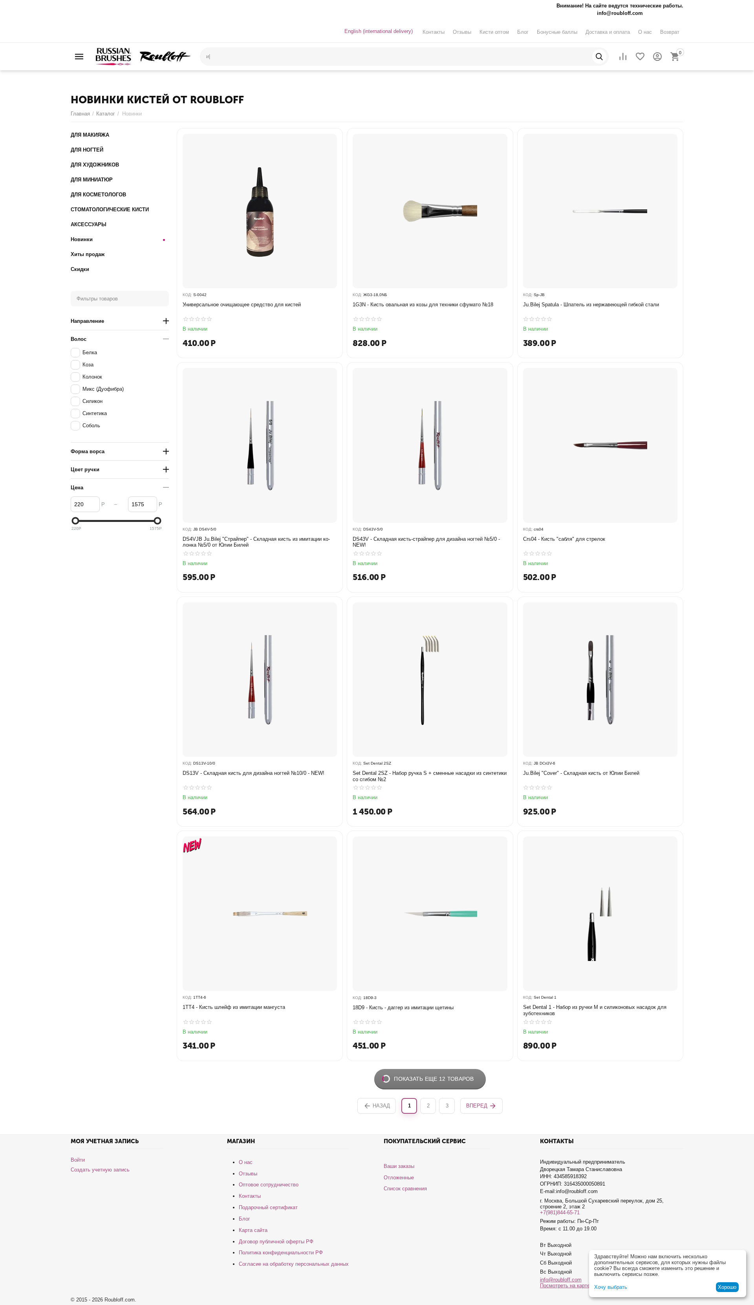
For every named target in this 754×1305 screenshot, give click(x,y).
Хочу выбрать (610, 1287)
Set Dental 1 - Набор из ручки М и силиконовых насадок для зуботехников (594, 1010)
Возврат (669, 32)
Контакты (434, 32)
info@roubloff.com (561, 1280)
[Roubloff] (143, 56)
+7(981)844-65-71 (560, 1212)
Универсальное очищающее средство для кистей (242, 304)
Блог (523, 32)
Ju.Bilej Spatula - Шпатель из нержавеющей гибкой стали (591, 304)
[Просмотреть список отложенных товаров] (640, 56)
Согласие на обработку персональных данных (294, 1264)
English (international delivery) (378, 31)
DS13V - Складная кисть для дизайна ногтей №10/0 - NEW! (253, 773)
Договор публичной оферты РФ (276, 1242)
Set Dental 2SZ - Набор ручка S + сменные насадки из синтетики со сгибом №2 (430, 776)
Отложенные (399, 1178)
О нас (645, 32)
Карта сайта (253, 1230)
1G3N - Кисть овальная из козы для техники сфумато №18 (423, 304)
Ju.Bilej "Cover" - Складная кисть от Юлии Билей (581, 773)
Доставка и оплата (608, 32)
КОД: (187, 295)
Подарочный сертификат (268, 1207)
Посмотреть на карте (565, 1286)
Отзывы (462, 32)
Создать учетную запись (100, 1170)
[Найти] (599, 56)
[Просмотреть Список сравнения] (623, 56)
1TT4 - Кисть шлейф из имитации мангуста (234, 1007)
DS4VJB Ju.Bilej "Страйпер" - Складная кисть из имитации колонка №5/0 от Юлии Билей (256, 542)
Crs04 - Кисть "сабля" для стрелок (564, 539)
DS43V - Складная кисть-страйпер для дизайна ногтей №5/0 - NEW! (426, 542)
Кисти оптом (494, 32)
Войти (78, 1160)
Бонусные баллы (557, 32)
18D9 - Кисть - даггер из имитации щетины (403, 1007)
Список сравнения (405, 1189)
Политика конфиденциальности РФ (281, 1253)
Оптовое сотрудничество (268, 1185)
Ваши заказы (399, 1166)
